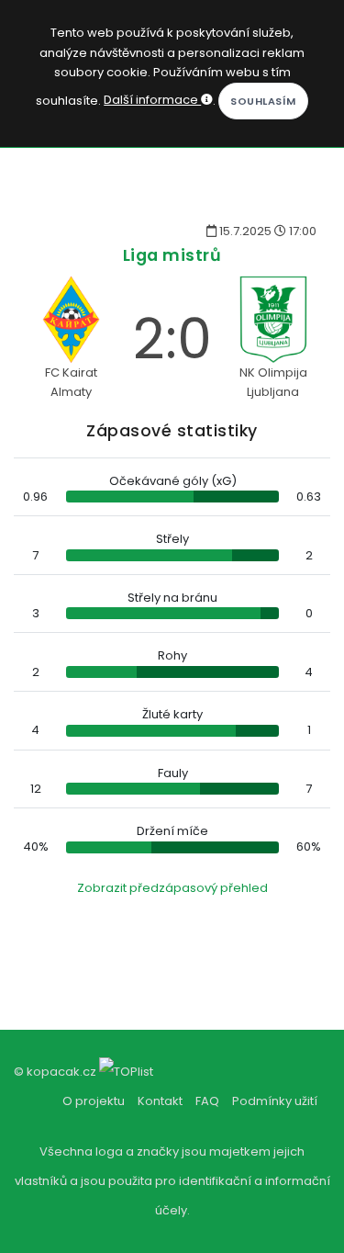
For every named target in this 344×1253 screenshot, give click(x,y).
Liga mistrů (172, 254)
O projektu (93, 1101)
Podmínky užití (274, 1101)
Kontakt (160, 1101)
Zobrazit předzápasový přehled (172, 888)
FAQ (207, 1101)
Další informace (152, 99)
